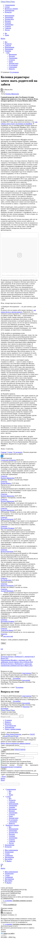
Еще (7, 52)
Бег (6, 33)
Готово (4, 769)
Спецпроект (13, 67)
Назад (4, 776)
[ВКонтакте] (2, 456)
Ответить (4, 476)
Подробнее (16, 678)
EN (2, 649)
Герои (11, 61)
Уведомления (9, 857)
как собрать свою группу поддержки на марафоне (19, 123)
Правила (8, 722)
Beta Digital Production (13, 734)
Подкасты (8, 12)
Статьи (7, 7)
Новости (12, 69)
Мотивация (13, 54)
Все (6, 42)
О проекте (8, 720)
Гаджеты (8, 26)
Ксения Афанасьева (12, 94)
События (8, 28)
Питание (8, 21)
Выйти (9, 861)
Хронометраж (9, 10)
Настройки (8, 859)
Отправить (10, 776)
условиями (8, 900)
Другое (7, 30)
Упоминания (9, 852)
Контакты (8, 724)
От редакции (13, 65)
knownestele (26, 680)
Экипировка (9, 24)
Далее (3, 902)
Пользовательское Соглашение (11, 767)
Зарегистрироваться (12, 743)
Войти (3, 38)
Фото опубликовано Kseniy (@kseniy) (14, 275)
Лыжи (7, 35)
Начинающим (9, 15)
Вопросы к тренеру (11, 8)
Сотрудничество (10, 725)
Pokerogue (26, 706)
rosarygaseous (27, 673)
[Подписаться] (21, 716)
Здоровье (8, 23)
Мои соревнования (11, 850)
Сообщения (9, 855)
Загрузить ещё (8, 636)
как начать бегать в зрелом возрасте (18, 311)
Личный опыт (13, 63)
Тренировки (9, 17)
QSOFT (32, 734)
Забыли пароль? (25, 743)
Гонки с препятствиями (13, 729)
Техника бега (9, 19)
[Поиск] (20, 653)
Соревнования (10, 5)
